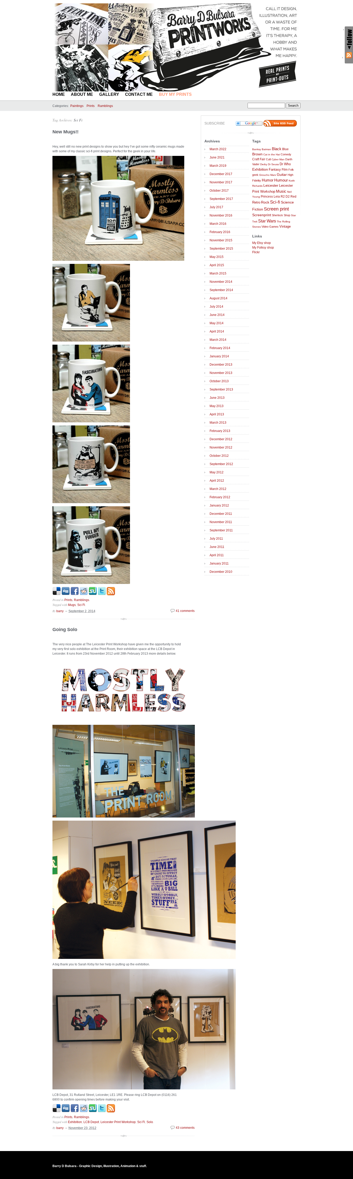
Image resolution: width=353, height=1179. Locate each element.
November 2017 (221, 182)
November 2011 (221, 522)
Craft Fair (258, 159)
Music (281, 191)
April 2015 (217, 265)
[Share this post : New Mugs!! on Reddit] (84, 594)
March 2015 (218, 273)
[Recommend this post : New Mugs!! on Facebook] (75, 594)
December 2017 (221, 174)
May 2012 (217, 472)
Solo (150, 1122)
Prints (91, 106)
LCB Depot (91, 1122)
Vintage (285, 226)
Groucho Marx (267, 174)
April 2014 (217, 331)
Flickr (256, 252)
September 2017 (221, 199)
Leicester (270, 185)
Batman (266, 149)
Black (276, 149)
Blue (285, 149)
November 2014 (221, 282)
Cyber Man (278, 159)
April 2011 (217, 555)
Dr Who (285, 164)
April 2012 (217, 480)
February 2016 (220, 232)
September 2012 (221, 464)
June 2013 (217, 398)
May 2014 (217, 323)
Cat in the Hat (271, 154)
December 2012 (221, 439)
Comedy (286, 154)
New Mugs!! (65, 131)
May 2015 (217, 257)
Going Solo (64, 629)
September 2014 (221, 290)
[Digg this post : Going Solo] (66, 1111)
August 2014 (218, 298)
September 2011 (221, 530)
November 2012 (221, 447)
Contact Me (139, 94)
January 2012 (219, 505)
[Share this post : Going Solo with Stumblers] (93, 1111)
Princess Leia (270, 196)
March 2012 (218, 489)
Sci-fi (275, 202)
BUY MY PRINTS (175, 94)
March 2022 (218, 149)
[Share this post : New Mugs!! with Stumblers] (93, 594)
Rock (265, 202)
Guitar (282, 175)
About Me (82, 94)
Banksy (256, 149)
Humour (281, 180)
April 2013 (217, 414)
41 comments (185, 611)
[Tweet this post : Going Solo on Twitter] (102, 1111)
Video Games (270, 226)
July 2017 (216, 207)
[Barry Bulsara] (176, 90)
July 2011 (216, 538)
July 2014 (216, 306)
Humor (267, 180)
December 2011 (221, 514)
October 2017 (219, 190)
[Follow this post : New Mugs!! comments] (111, 594)
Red (293, 196)
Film (285, 169)
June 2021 (217, 157)
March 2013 (218, 422)
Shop (287, 215)
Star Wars (267, 221)
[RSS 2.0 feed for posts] (280, 125)
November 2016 (221, 215)
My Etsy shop (261, 243)
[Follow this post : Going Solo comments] (111, 1111)
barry (60, 611)
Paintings (76, 106)
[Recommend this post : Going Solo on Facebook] (75, 1111)
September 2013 (221, 389)
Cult (268, 159)
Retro (256, 202)
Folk (291, 169)
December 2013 (221, 364)
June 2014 (217, 315)
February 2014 (220, 348)
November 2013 (221, 373)
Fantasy (275, 169)
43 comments (185, 1128)
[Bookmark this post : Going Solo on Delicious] (56, 1111)
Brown (257, 154)
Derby (263, 164)
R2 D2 (285, 196)
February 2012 (220, 497)
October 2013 (219, 381)
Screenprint (261, 215)
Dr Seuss (273, 164)
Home (58, 94)
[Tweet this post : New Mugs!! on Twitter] (102, 594)
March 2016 (218, 224)
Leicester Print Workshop (118, 1122)
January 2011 (219, 563)
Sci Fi (78, 120)
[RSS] (349, 55)
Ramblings (105, 106)
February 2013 (220, 431)
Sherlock (277, 215)
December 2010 (221, 572)
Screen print (276, 209)
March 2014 (218, 340)
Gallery (109, 94)
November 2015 (221, 240)
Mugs (72, 605)
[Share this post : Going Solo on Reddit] (84, 1111)
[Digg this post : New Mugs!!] (66, 594)
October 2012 (219, 456)
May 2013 (217, 406)
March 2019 (218, 166)
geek (255, 174)
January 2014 (219, 356)
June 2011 (217, 547)
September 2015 (221, 248)
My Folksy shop (263, 247)
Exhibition (75, 1122)
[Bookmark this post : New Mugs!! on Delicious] (56, 594)
